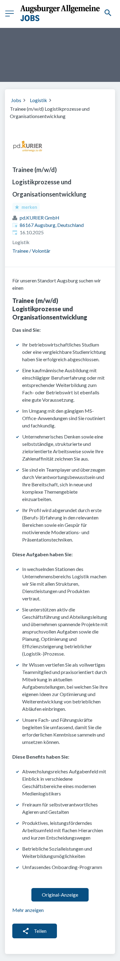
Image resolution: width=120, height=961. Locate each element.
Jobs (16, 100)
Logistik (38, 100)
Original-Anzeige (60, 895)
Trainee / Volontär (31, 251)
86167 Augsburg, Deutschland (52, 225)
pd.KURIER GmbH (39, 217)
